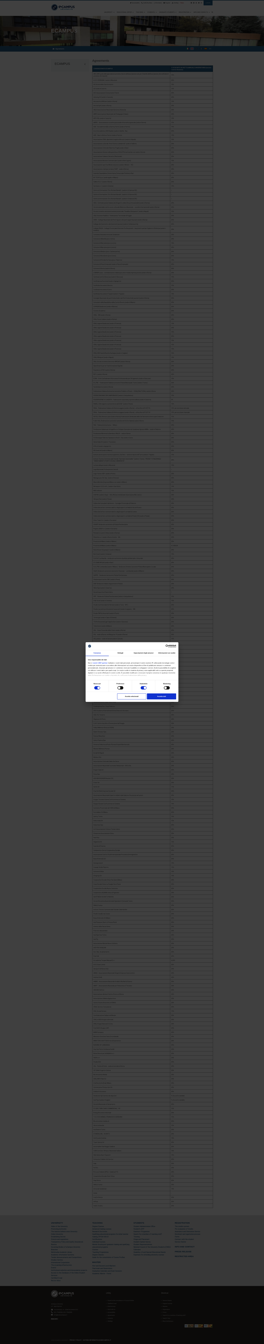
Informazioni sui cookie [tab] (166, 653)
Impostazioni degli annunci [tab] (143, 653)
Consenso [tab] (97, 653)
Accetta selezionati (131, 696)
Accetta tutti (161, 696)
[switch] (120, 687)
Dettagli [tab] (120, 653)
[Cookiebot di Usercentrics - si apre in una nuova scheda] (167, 646)
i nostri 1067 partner (100, 663)
